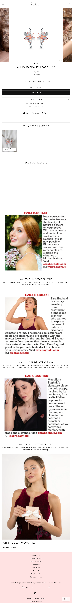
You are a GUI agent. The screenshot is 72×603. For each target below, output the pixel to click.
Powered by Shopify (36, 601)
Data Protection (36, 574)
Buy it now (36, 93)
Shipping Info (36, 555)
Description (36, 99)
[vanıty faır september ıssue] (36, 324)
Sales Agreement (36, 558)
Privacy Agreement (36, 561)
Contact (36, 571)
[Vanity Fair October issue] (36, 242)
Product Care (36, 107)
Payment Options (36, 577)
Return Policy (36, 564)
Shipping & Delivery (36, 103)
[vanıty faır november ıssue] (36, 407)
